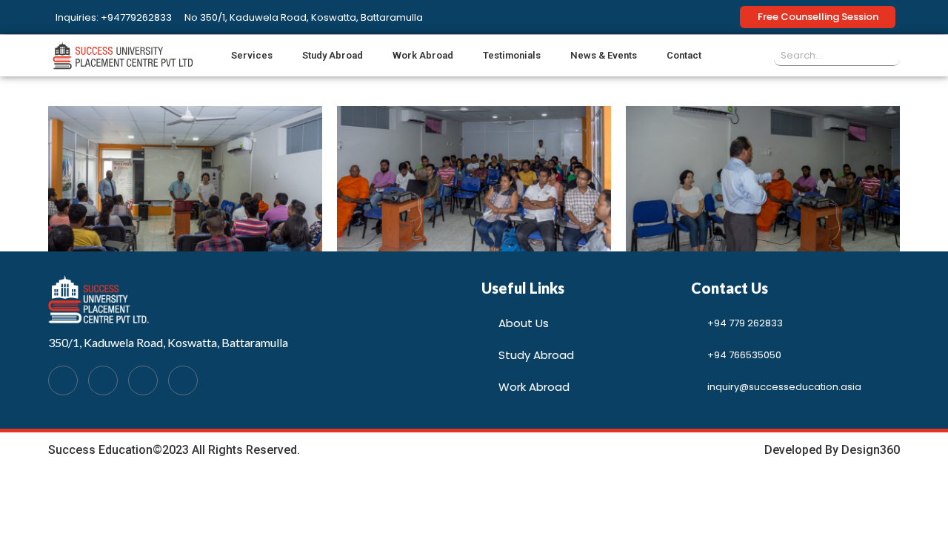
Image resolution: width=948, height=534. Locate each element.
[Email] (143, 380)
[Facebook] (63, 380)
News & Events (603, 55)
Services (252, 55)
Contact (684, 55)
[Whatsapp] (103, 380)
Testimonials (512, 55)
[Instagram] (183, 380)
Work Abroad (423, 55)
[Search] (889, 55)
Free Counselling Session (818, 17)
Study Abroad (332, 55)
